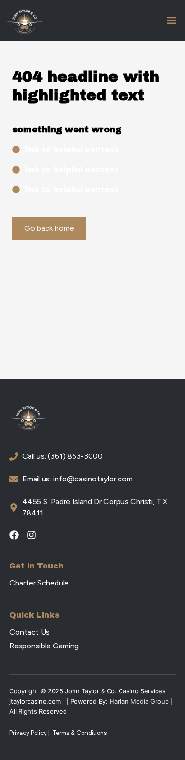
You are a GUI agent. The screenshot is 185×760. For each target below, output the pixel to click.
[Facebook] (14, 535)
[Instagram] (31, 535)
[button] (171, 20)
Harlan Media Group (139, 701)
